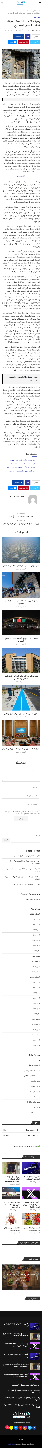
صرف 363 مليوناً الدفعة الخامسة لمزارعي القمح (21, 467)
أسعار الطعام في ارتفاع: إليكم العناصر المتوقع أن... (21, 1276)
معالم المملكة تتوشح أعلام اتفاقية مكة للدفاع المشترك (21, 639)
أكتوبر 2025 (36, 966)
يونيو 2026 (36, 924)
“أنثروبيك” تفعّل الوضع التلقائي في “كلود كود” (26, 856)
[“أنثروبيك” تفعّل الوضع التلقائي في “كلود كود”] (31, 1168)
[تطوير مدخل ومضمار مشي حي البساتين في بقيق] (21, 698)
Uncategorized (34, 1065)
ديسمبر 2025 (35, 956)
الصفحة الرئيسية (35, 11)
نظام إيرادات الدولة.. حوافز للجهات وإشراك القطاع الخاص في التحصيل (21, 677)
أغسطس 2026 (35, 914)
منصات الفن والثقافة (33, 1102)
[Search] (2, 3)
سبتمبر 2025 (36, 972)
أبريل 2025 (36, 998)
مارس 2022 (36, 1045)
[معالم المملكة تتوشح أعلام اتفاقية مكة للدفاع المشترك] (21, 622)
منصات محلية (20, 11)
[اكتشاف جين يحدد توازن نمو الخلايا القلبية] (11, 1219)
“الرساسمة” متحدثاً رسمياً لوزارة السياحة (23, 464)
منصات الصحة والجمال (32, 1097)
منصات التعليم (35, 1081)
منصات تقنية (36, 1107)
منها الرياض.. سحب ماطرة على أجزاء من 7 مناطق (21, 565)
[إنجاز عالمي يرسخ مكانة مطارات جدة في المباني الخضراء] (21, 585)
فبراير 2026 (36, 945)
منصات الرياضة (35, 1091)
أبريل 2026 (36, 935)
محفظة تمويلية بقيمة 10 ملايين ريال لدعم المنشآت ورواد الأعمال (11, 1204)
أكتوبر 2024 (36, 1029)
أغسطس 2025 (35, 977)
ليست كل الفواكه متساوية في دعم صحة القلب (26, 884)
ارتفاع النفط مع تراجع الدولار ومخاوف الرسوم (22, 471)
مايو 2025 (36, 993)
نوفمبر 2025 (36, 961)
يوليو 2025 (36, 982)
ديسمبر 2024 (35, 1019)
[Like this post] (27, 36)
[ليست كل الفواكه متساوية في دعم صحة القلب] (31, 1219)
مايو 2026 (36, 930)
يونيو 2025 (36, 987)
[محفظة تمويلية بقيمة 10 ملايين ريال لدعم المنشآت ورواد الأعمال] (11, 1193)
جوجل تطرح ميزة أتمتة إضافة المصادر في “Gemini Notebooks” (11, 1179)
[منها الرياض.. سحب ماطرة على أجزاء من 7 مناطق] (21, 550)
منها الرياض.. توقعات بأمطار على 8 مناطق (22, 460)
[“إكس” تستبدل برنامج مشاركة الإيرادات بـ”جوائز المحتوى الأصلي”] (31, 1193)
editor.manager (31, 30)
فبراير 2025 (36, 1008)
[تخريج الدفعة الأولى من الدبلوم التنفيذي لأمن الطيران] (21, 733)
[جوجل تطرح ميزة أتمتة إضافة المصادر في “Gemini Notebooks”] (11, 1168)
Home (21, 1439)
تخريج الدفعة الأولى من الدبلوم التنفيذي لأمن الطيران (21, 748)
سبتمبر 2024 (36, 1035)
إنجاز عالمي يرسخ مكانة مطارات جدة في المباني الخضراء (21, 602)
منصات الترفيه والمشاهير (32, 1076)
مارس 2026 (36, 940)
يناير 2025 (36, 1014)
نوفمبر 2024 (36, 1024)
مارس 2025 (36, 1003)
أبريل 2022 (36, 1040)
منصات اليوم (12, 1444)
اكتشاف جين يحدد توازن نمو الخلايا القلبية (12, 1229)
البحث (38, 836)
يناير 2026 (36, 951)
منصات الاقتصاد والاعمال (32, 1070)
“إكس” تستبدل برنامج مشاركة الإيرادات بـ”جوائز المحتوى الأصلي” (32, 1204)
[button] (4, 1277)
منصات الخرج (35, 1086)
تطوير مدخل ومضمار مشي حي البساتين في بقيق (21, 713)
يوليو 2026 (36, 919)
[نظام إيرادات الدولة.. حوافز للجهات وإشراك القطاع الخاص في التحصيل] (21, 660)
